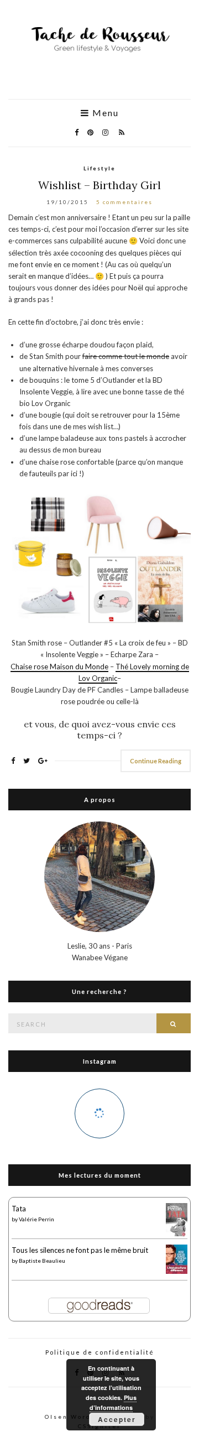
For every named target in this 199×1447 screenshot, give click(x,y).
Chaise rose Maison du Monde (59, 666)
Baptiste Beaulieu (42, 1260)
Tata (19, 1208)
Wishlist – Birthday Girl (99, 185)
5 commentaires (124, 202)
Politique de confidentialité (99, 1352)
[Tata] (176, 1219)
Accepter (117, 1419)
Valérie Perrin (36, 1219)
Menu (104, 112)
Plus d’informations (113, 1402)
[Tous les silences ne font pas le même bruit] (176, 1258)
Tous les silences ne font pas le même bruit (80, 1250)
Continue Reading (155, 760)
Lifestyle (99, 168)
